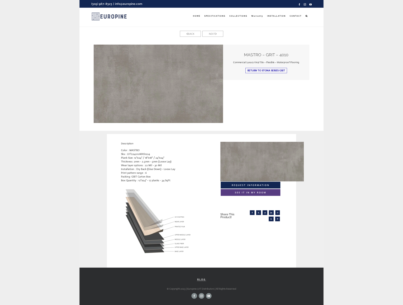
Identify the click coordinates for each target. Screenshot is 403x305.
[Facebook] (252, 213)
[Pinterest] (277, 219)
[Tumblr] (271, 219)
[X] (258, 213)
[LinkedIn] (271, 213)
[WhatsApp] (278, 213)
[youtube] (209, 296)
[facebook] (194, 296)
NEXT (212, 33)
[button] (307, 16)
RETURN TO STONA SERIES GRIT (266, 70)
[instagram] (201, 296)
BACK (191, 33)
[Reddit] (265, 213)
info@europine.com (128, 3)
